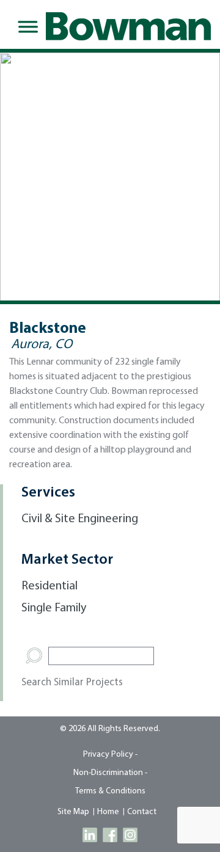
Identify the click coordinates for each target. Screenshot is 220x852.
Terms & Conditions (110, 791)
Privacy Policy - (110, 754)
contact (141, 812)
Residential (49, 586)
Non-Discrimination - (110, 772)
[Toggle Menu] (25, 27)
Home (108, 812)
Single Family (53, 608)
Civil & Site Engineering (79, 519)
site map (73, 812)
